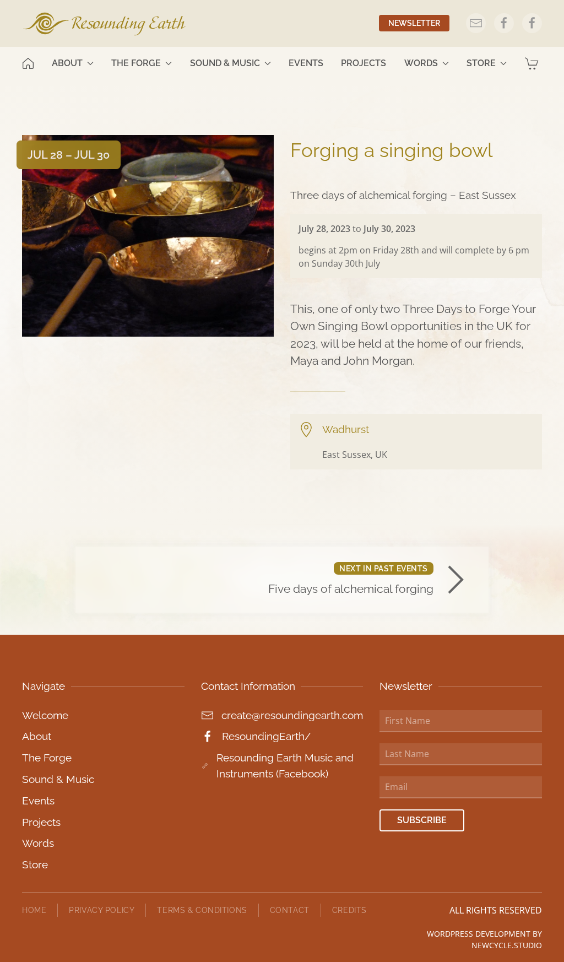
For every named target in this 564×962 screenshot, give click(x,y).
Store (35, 864)
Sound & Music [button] (225, 63)
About (36, 736)
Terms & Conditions (202, 910)
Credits (349, 910)
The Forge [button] (136, 63)
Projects (363, 63)
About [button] (67, 63)
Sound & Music (58, 779)
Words (38, 843)
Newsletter (414, 23)
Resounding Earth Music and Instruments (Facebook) (285, 766)
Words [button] (421, 63)
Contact (290, 910)
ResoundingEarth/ (266, 736)
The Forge (47, 758)
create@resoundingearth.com (292, 715)
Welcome (45, 715)
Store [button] (481, 63)
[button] (533, 63)
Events (306, 63)
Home (34, 910)
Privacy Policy (101, 910)
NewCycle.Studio (506, 945)
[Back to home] (105, 23)
